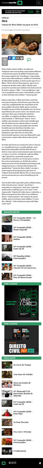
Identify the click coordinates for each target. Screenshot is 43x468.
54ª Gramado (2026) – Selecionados (23, 441)
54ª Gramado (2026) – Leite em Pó (23, 248)
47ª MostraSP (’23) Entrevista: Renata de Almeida (23, 393)
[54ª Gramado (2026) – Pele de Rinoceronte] (7, 276)
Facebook (10, 463)
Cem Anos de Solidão (23, 374)
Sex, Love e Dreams (22, 432)
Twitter (12, 463)
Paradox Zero (40, 463)
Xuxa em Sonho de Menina (22, 384)
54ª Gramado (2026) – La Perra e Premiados (24, 219)
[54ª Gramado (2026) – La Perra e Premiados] (7, 219)
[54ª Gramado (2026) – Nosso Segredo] (7, 228)
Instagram (15, 463)
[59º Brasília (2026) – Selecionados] (7, 257)
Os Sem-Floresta (20, 422)
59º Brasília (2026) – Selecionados (22, 257)
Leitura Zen (5, 61)
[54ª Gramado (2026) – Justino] (7, 238)
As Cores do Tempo (22, 365)
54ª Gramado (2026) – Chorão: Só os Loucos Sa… (25, 267)
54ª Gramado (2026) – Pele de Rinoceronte (23, 276)
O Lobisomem (19, 451)
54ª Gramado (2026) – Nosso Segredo (23, 228)
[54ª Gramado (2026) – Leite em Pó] (7, 247)
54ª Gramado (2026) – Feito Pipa (23, 413)
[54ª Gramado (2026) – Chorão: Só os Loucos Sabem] (7, 267)
